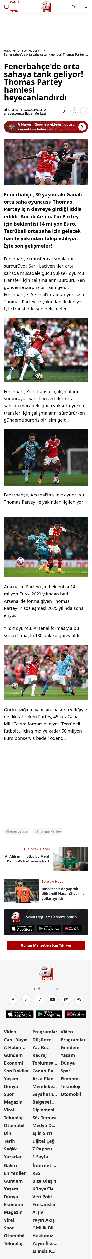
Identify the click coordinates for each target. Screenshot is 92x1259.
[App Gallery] (73, 928)
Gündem (13, 1055)
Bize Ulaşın (44, 1181)
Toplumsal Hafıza (46, 1063)
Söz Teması (44, 1117)
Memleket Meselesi (46, 1086)
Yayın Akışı (44, 1220)
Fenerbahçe (16, 259)
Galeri (10, 1165)
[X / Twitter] (26, 999)
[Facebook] (13, 999)
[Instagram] (39, 999)
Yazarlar (13, 1157)
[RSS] (79, 999)
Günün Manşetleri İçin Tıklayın (46, 945)
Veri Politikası (46, 1197)
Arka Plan (42, 1078)
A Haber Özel (17, 1047)
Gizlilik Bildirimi (46, 1228)
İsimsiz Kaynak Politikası (46, 1251)
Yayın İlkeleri (46, 1243)
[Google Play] (49, 928)
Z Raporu (42, 1149)
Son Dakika (16, 1071)
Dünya (11, 1086)
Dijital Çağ (43, 1141)
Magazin (13, 1102)
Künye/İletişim (46, 1189)
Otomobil (14, 1125)
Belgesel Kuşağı (46, 1102)
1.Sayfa (40, 1157)
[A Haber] (46, 7)
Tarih (9, 1141)
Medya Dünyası (46, 1125)
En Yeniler (15, 1173)
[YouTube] (53, 999)
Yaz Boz (40, 1047)
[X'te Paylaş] (64, 111)
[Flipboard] (66, 999)
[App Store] (22, 928)
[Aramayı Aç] (73, 7)
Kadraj (39, 1055)
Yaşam (11, 1078)
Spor (9, 1094)
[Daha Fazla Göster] (84, 111)
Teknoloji (14, 1117)
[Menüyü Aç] (85, 7)
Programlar (44, 1032)
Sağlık (10, 1149)
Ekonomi (13, 1063)
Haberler (10, 51)
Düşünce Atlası (46, 1039)
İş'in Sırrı (42, 1133)
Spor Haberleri (32, 51)
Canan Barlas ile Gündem (46, 1071)
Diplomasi (43, 1110)
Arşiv (37, 1212)
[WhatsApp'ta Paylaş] (74, 111)
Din (7, 1133)
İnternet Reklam (46, 1165)
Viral (9, 1110)
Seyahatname (46, 1094)
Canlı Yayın (16, 1039)
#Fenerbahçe (16, 831)
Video (10, 1032)
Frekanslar (44, 1204)
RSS (36, 1173)
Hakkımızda (45, 1236)
